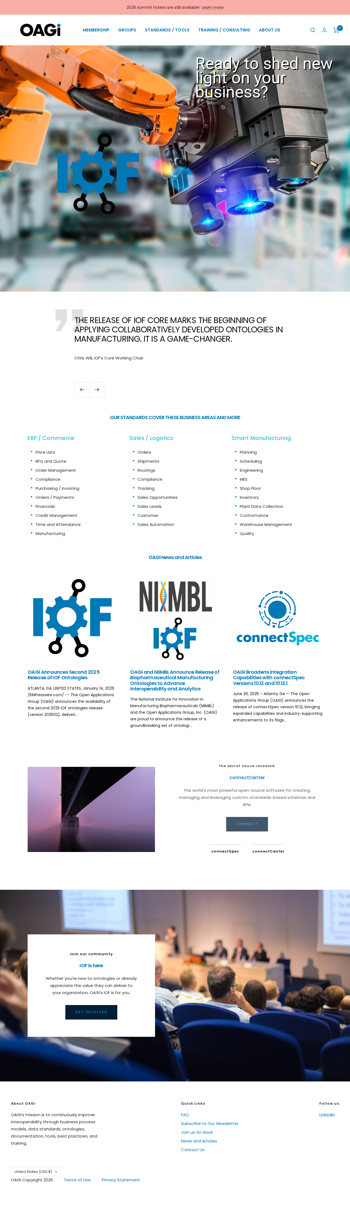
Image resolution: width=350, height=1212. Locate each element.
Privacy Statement (121, 1180)
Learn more (213, 7)
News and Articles (199, 1141)
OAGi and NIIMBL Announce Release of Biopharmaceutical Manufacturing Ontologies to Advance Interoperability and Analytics (174, 680)
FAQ (185, 1115)
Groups (127, 30)
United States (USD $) (33, 1171)
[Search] (312, 30)
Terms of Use (77, 1180)
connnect (247, 824)
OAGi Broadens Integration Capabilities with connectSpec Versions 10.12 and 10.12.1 (269, 678)
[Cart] (336, 30)
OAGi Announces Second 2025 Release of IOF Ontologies (64, 675)
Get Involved (91, 1012)
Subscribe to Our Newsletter (209, 1123)
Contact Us (193, 1150)
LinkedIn (327, 1115)
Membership (96, 30)
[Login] (324, 30)
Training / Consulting (224, 30)
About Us (269, 30)
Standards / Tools (167, 30)
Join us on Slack (197, 1132)
